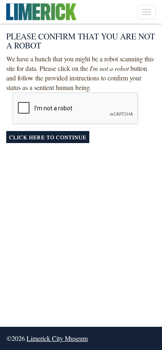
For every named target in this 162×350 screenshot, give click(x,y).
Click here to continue (47, 137)
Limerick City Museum (57, 338)
